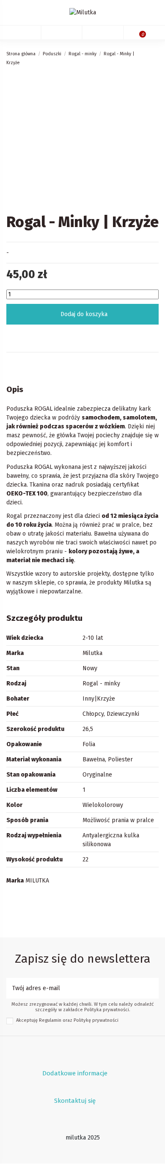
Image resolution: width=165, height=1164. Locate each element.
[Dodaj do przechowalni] (43, 335)
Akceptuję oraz (67, 1020)
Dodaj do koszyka (83, 314)
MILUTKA (37, 880)
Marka (15, 880)
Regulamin (50, 1020)
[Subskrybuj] (153, 988)
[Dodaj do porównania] (121, 335)
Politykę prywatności (96, 1020)
